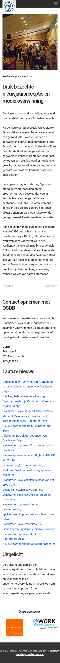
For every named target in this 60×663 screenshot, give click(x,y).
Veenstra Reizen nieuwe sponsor (22, 489)
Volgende (49, 285)
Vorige (9, 285)
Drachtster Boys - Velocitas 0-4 (22, 524)
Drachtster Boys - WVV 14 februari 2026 (27, 411)
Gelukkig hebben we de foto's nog (23, 396)
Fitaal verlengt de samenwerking (22, 465)
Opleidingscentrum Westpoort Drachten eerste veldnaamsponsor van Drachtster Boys (27, 386)
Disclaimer (53, 651)
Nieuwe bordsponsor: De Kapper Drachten (29, 544)
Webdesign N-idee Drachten (30, 654)
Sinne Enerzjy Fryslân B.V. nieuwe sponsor (28, 529)
